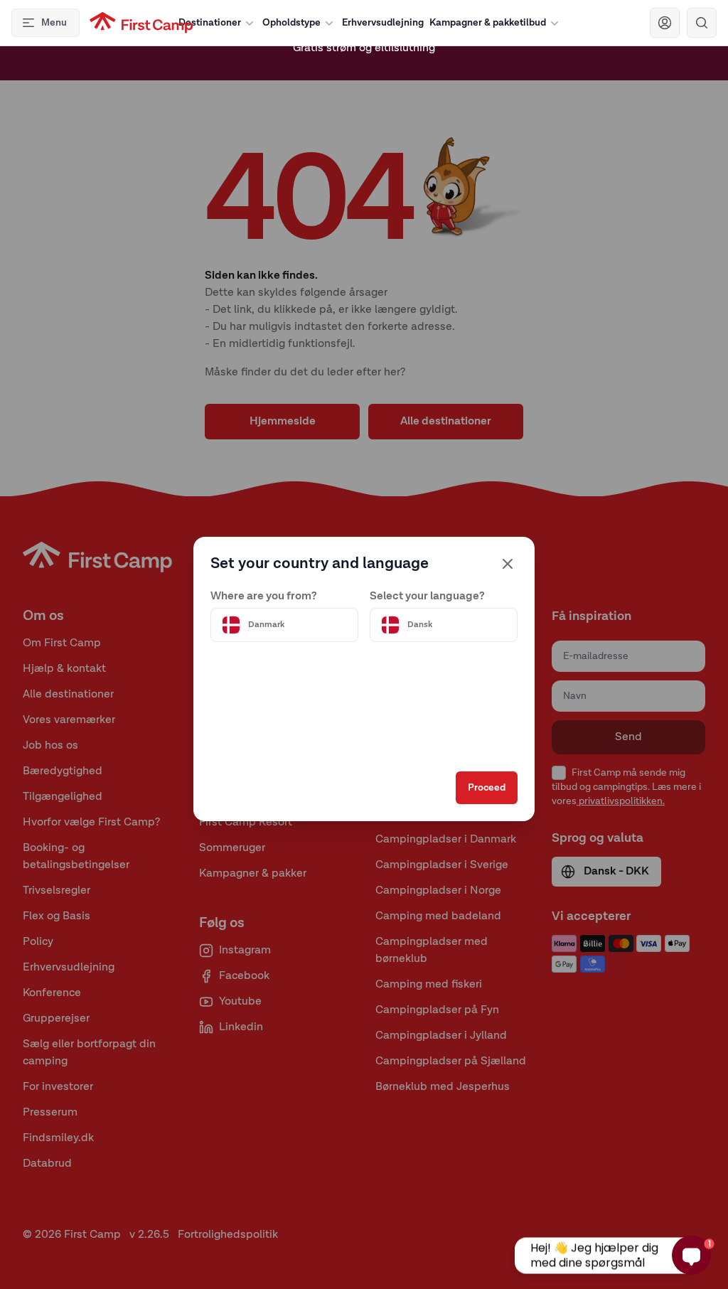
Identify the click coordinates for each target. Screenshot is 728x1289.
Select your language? (427, 596)
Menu (54, 23)
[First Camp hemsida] (141, 22)
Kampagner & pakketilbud (487, 23)
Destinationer (209, 23)
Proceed (486, 788)
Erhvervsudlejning (383, 23)
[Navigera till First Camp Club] (665, 23)
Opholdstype (291, 23)
